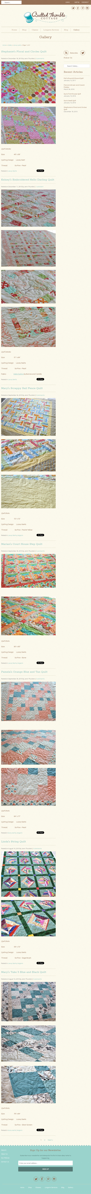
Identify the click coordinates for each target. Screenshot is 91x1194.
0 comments (40, 58)
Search (3, 1150)
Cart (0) (77, 2)
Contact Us (5, 1162)
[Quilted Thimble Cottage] (45, 17)
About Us (4, 1154)
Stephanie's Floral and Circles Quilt (23, 51)
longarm (20, 535)
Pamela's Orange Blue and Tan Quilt (24, 672)
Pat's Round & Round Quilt (74, 78)
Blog (66, 30)
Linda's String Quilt (13, 841)
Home (14, 30)
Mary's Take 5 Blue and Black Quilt (23, 972)
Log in (68, 2)
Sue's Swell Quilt (70, 100)
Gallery (76, 30)
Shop (24, 30)
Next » (50, 1140)
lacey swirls (12, 833)
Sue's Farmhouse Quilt (72, 94)
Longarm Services (51, 30)
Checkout (85, 2)
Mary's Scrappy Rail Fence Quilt (22, 388)
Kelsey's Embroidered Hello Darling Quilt (27, 179)
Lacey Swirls (12, 171)
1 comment (39, 187)
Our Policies (5, 1158)
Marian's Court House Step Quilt (21, 544)
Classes (35, 30)
